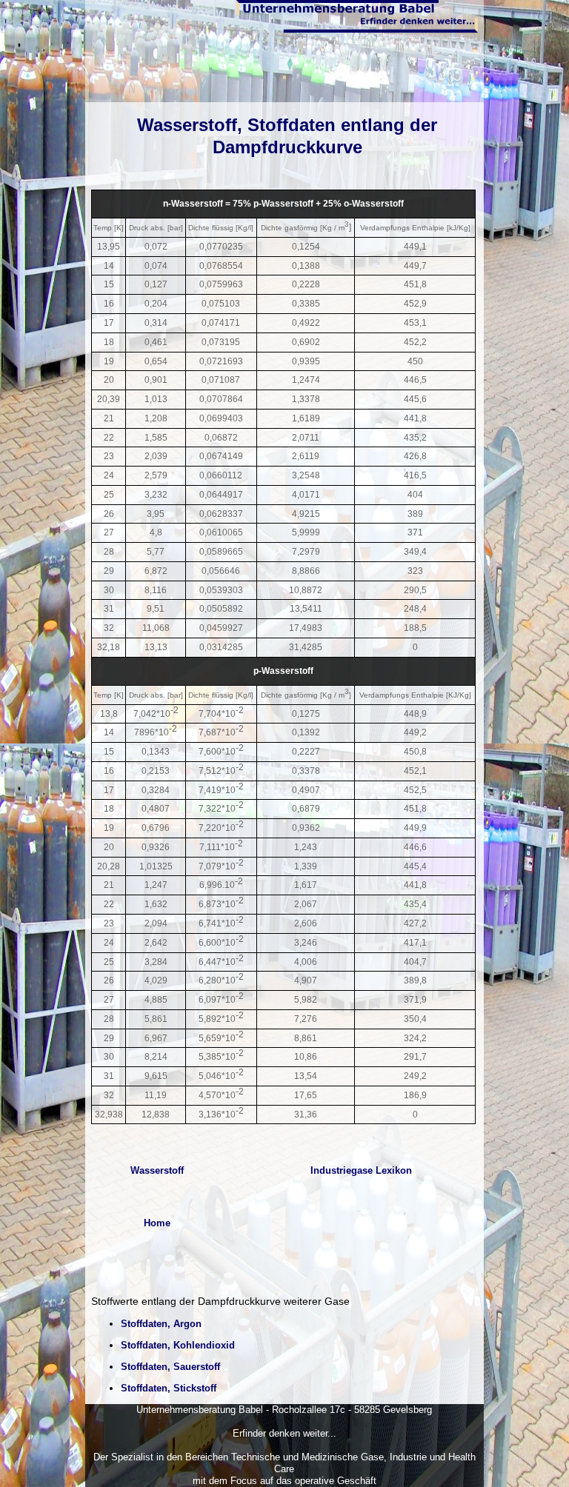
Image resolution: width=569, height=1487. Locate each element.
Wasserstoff (157, 1170)
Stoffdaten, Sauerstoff (170, 1366)
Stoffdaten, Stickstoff (168, 1388)
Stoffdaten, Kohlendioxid (178, 1345)
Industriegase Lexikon (361, 1170)
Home (157, 1223)
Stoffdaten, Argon (161, 1323)
